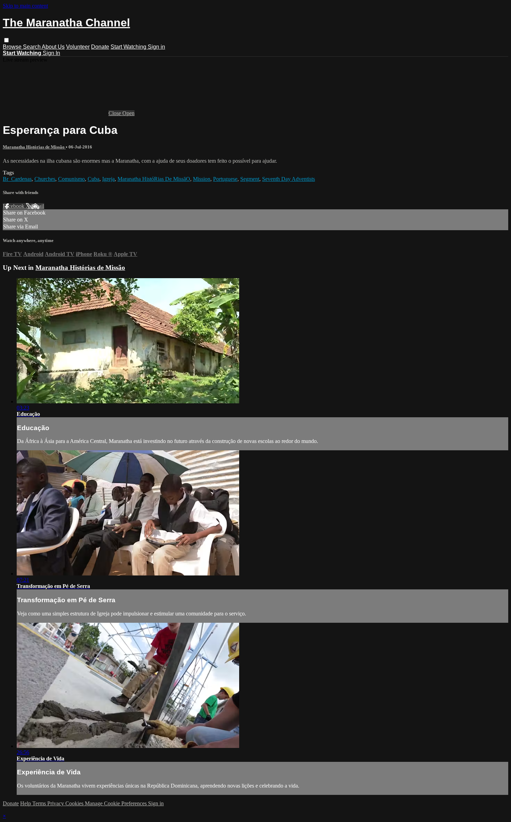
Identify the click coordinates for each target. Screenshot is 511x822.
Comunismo (71, 179)
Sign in (156, 47)
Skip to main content (25, 6)
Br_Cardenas (17, 179)
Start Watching (129, 47)
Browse (13, 47)
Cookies (75, 803)
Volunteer (78, 47)
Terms (39, 803)
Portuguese (225, 179)
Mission (201, 179)
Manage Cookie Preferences (116, 803)
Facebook (14, 206)
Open (128, 113)
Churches (44, 179)
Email (37, 206)
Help (26, 803)
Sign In (51, 53)
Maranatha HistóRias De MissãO (153, 179)
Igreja (108, 179)
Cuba (93, 179)
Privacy (56, 803)
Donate (100, 47)
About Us (53, 47)
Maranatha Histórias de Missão (34, 147)
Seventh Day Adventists (288, 179)
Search (32, 47)
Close (115, 113)
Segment (249, 179)
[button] (6, 40)
